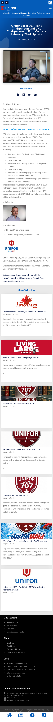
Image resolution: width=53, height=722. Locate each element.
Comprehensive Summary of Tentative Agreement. (25, 311)
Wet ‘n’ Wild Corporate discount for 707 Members (25, 541)
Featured (25, 275)
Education (32, 13)
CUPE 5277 (31, 711)
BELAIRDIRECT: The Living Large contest (21, 357)
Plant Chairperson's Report (27, 278)
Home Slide (34, 275)
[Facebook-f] (2, 2)
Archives (46, 13)
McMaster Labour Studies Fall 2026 (18, 403)
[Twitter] (6, 2)
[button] (50, 2)
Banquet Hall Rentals (19, 13)
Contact (26, 16)
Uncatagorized (17, 281)
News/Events (8, 278)
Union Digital (19, 710)
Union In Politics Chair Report (16, 495)
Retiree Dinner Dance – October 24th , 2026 (22, 449)
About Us (6, 13)
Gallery (39, 13)
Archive (16, 275)
